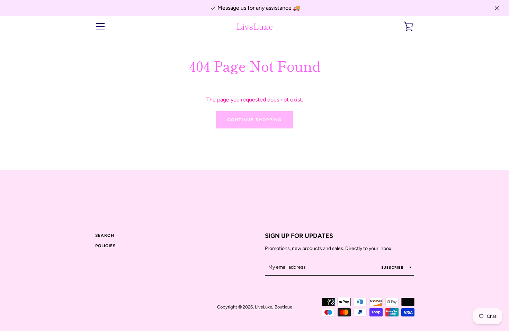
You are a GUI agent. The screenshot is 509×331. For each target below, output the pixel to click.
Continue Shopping (254, 119)
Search (104, 235)
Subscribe (393, 267)
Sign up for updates (299, 236)
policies (105, 245)
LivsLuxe (254, 26)
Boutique (283, 307)
